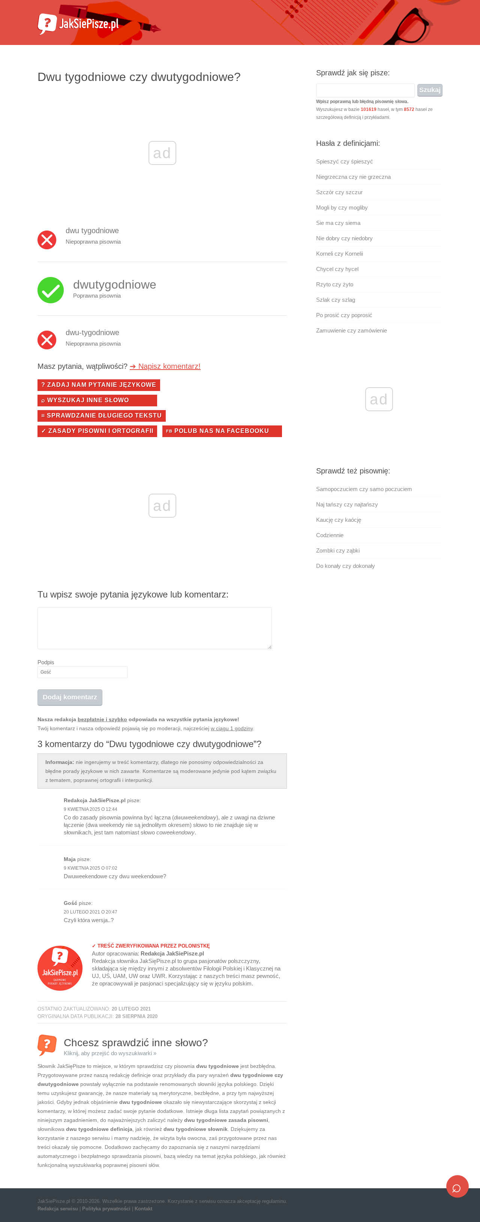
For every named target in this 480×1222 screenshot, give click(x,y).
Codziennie (330, 535)
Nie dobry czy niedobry (344, 238)
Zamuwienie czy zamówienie (351, 330)
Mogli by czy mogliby (342, 207)
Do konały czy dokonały (345, 566)
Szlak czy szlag (335, 300)
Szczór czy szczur (339, 192)
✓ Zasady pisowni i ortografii (97, 431)
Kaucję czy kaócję (338, 520)
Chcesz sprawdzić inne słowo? (136, 1046)
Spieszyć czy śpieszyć (344, 161)
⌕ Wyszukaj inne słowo (85, 400)
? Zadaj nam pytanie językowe (98, 385)
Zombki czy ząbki (338, 550)
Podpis (46, 662)
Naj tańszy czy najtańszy (347, 504)
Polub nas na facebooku (217, 431)
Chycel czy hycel (337, 269)
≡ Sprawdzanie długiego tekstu (101, 415)
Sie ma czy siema (338, 223)
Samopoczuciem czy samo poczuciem (364, 489)
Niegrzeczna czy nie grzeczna (353, 177)
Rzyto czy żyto (334, 284)
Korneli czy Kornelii (339, 253)
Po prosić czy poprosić (344, 315)
